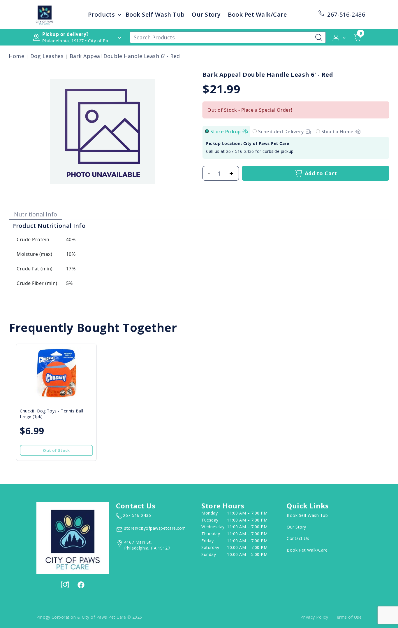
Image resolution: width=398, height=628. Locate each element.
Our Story (206, 14)
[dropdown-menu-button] (119, 14)
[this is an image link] (72, 537)
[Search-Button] (319, 37)
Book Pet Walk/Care (257, 14)
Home (16, 56)
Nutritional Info (35, 214)
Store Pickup (226, 131)
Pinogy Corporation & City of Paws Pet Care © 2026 (89, 617)
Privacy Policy (314, 617)
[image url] (44, 14)
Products (101, 14)
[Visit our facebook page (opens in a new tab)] (80, 584)
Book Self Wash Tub (155, 14)
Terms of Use (348, 617)
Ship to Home (338, 131)
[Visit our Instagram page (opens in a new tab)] (65, 584)
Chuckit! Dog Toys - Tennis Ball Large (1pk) (51, 413)
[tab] (207, 131)
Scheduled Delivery (282, 131)
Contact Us (298, 538)
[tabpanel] (295, 148)
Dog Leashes (47, 56)
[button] (340, 37)
